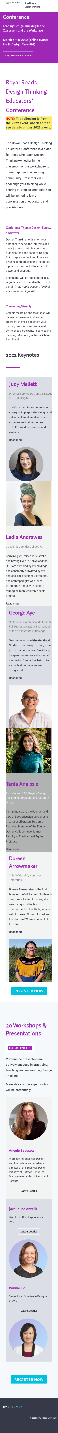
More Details (29, 1190)
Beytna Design (24, 816)
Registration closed (18, 55)
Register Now (29, 990)
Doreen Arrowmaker (21, 889)
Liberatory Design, (30, 821)
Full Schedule (18, 1048)
